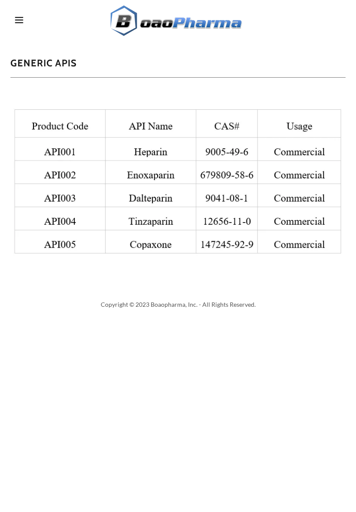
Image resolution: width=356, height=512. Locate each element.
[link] (178, 19)
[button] (35, 20)
